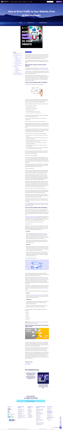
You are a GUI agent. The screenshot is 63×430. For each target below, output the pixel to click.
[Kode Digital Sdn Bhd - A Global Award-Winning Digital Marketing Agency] (5, 1)
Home (11, 1)
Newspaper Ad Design (30, 416)
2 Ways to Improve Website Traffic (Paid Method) (18, 66)
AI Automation (38, 418)
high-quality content (35, 133)
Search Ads (17, 68)
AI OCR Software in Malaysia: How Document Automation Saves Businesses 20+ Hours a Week (43, 386)
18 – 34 (40, 306)
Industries (24, 1)
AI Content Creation (38, 417)
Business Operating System (39, 424)
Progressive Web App (38, 412)
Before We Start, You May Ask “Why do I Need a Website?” (18, 54)
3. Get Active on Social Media (18, 61)
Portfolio (20, 1)
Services (16, 1)
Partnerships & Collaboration (40, 422)
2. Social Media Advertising (18, 70)
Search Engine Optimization (21, 411)
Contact (31, 1)
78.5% (31, 285)
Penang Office (49, 406)
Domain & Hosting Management (40, 413)
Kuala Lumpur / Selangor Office (49, 412)
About (13, 1)
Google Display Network (21, 413)
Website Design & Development (39, 409)
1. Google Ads (16, 67)
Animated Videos (30, 412)
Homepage (9, 408)
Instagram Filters (30, 415)
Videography (41, 420)
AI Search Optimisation (39, 419)
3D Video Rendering (30, 417)
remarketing (42, 253)
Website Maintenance (38, 414)
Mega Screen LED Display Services (40, 423)
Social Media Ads (20, 410)
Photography (37, 420)
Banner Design (29, 410)
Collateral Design (30, 411)
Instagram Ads (17, 72)
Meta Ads (17, 71)
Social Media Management (21, 409)
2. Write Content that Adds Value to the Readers (18, 60)
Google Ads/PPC (20, 412)
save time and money (43, 278)
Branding (29, 413)
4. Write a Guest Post (17, 62)
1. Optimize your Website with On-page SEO (18, 58)
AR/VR (36, 421)
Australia (49, 420)
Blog (28, 1)
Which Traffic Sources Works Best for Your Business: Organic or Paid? (18, 74)
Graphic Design (29, 409)
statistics (30, 71)
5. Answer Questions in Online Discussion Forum (18, 64)
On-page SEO (27, 99)
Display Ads (17, 69)
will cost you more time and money (43, 69)
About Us (9, 410)
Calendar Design (30, 414)
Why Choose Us (9, 409)
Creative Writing (20, 414)
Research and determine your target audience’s (32, 216)
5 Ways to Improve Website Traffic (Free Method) (18, 56)
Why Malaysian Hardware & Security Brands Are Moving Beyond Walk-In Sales (30, 377)
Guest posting (27, 170)
